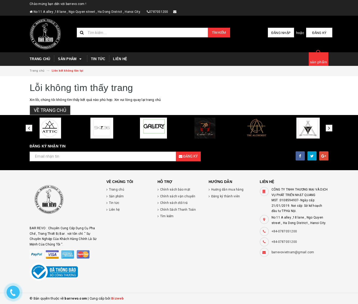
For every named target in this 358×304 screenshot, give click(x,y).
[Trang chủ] (51, 34)
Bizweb (117, 298)
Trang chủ (40, 59)
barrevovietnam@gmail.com (293, 252)
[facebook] (300, 155)
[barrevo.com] (64, 202)
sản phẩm (318, 62)
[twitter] (312, 155)
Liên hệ (120, 59)
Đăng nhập (280, 33)
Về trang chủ (50, 110)
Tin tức (98, 59)
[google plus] (323, 155)
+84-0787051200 (284, 231)
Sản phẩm (68, 59)
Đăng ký (319, 33)
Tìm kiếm (219, 33)
